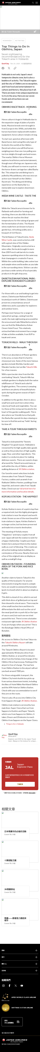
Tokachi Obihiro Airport (15, 642)
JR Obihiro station (26, 469)
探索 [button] (3, 950)
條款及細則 (32, 793)
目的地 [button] (4, 970)
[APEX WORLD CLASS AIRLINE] (19, 1000)
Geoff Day (5, 63)
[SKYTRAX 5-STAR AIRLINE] (17, 1011)
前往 (9, 1022)
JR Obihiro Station (29, 621)
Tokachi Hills (31, 367)
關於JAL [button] (4, 964)
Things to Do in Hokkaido (15, 724)
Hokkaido (7, 40)
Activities (19, 40)
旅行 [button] (3, 957)
